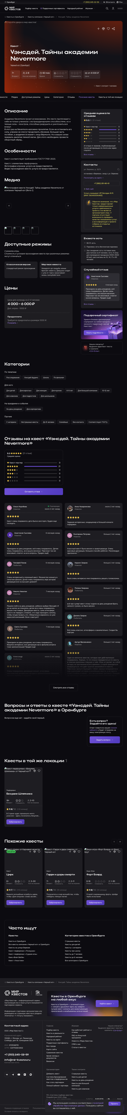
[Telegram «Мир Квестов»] (12, 1074)
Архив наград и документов (52, 1057)
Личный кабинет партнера (57, 1085)
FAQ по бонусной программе (79, 1036)
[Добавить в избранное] (108, 28)
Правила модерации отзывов (16, 1108)
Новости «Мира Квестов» (82, 1041)
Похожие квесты (87, 97)
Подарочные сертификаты (54, 8)
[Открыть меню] (120, 8)
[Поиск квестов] (107, 8)
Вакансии (50, 1061)
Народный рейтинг (75, 8)
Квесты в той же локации (111, 97)
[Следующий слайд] (68, 205)
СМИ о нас (76, 1044)
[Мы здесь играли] (98, 28)
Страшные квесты (79, 1074)
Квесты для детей (79, 1077)
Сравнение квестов (54, 1052)
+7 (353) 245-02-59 (16, 1055)
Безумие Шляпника (19, 794)
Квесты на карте (53, 1040)
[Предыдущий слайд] (8, 205)
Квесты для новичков (80, 1089)
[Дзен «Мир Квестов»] (24, 1074)
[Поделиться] (113, 28)
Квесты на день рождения (82, 1080)
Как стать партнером (55, 1082)
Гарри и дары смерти (61, 874)
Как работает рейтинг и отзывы (81, 1031)
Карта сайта (51, 1049)
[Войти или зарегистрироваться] (113, 8)
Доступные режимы (31, 97)
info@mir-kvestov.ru (17, 1060)
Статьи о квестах (79, 1047)
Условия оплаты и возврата (16, 1111)
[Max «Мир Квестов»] (30, 1074)
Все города (51, 1046)
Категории (58, 97)
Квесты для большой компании (80, 1084)
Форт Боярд (94, 874)
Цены (46, 97)
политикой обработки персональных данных (78, 1104)
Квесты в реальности (55, 1033)
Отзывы (71, 97)
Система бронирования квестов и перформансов (56, 1078)
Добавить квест (53, 1074)
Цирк (9, 874)
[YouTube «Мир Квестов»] (18, 1074)
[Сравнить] (103, 28)
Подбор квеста (31, 8)
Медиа (14, 97)
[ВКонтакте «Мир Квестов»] (6, 1074)
